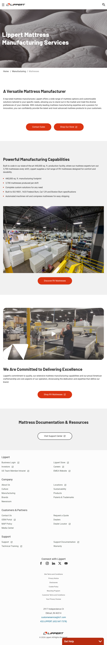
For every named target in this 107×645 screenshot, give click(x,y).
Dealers (57, 519)
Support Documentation (65, 542)
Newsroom (6, 501)
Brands (5, 497)
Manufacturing (8, 493)
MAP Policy (7, 524)
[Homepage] (15, 4)
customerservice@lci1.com (53, 617)
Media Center (8, 528)
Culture (5, 489)
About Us (6, 485)
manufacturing (19, 71)
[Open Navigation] (3, 4)
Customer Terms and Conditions (53, 595)
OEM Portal (7, 519)
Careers (57, 466)
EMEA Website (60, 471)
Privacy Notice (53, 578)
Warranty (58, 546)
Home (6, 71)
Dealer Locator (60, 524)
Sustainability (60, 489)
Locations (58, 485)
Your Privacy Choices (53, 599)
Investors (6, 466)
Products (58, 493)
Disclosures (53, 582)
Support (5, 542)
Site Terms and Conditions (53, 574)
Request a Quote (61, 515)
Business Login (9, 462)
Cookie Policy (53, 587)
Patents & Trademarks (64, 497)
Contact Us (7, 515)
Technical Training (10, 546)
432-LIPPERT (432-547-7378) (53, 621)
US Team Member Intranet (14, 471)
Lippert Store (60, 462)
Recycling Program (53, 591)
